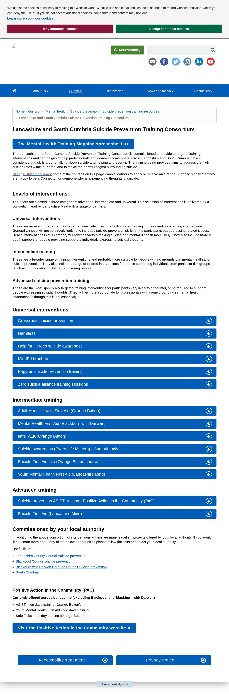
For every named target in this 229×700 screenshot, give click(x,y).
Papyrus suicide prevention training (50, 371)
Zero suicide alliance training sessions (53, 384)
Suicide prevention (84, 111)
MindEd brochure (34, 358)
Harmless (27, 333)
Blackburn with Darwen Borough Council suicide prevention (61, 567)
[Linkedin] (199, 62)
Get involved (114, 91)
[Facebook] (164, 62)
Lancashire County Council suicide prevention (51, 556)
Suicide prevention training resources (130, 111)
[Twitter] (176, 62)
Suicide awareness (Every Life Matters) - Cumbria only (68, 449)
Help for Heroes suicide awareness (50, 346)
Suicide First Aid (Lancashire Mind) (50, 513)
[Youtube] (211, 62)
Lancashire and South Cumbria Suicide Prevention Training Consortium (74, 118)
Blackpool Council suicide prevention (44, 561)
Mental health (56, 111)
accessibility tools (114, 684)
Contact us (202, 91)
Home (20, 111)
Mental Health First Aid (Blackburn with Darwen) (62, 423)
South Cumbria (27, 572)
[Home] (14, 90)
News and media (159, 91)
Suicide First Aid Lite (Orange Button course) (59, 461)
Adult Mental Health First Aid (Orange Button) (59, 410)
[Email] (152, 62)
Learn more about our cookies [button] (30, 18)
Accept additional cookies (152, 29)
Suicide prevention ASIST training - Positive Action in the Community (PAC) (86, 501)
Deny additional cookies (42, 29)
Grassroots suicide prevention (45, 320)
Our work (75, 91)
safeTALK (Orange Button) (42, 436)
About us (39, 91)
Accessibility (129, 50)
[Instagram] (187, 62)
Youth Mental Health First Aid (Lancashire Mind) (61, 474)
